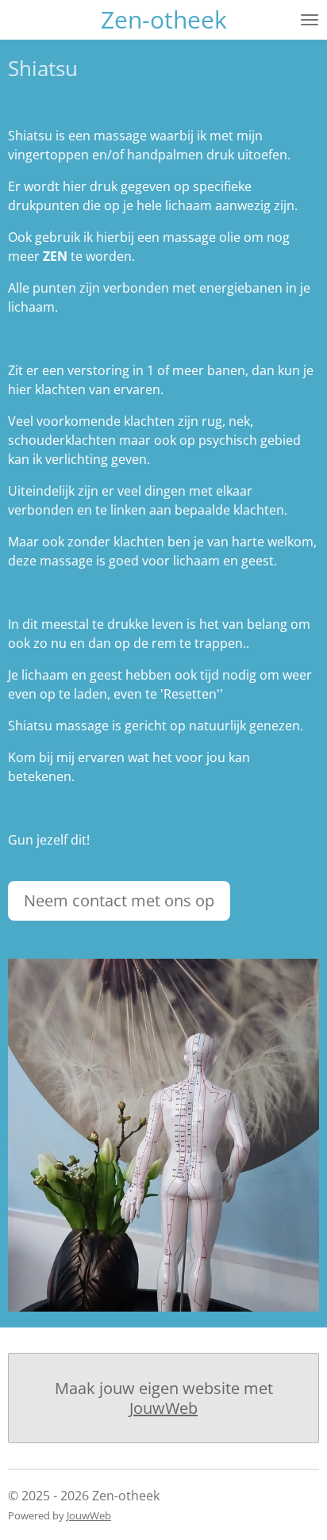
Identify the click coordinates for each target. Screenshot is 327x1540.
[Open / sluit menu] (309, 20)
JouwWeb (163, 1408)
